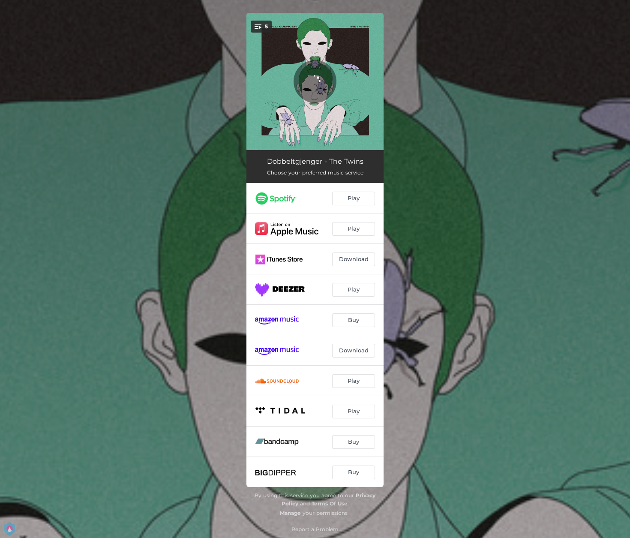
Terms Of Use (330, 503)
